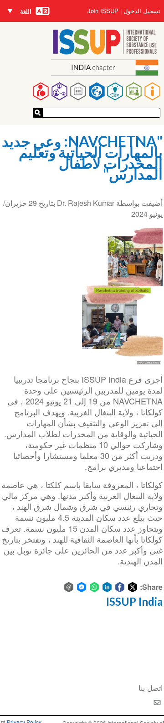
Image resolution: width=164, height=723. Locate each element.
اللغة (25, 11)
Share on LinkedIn (107, 587)
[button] (122, 294)
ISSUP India (134, 601)
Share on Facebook (119, 587)
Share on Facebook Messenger (81, 587)
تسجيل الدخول (141, 11)
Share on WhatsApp (94, 587)
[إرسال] (38, 113)
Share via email (68, 587)
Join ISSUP (102, 11)
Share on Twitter (132, 587)
